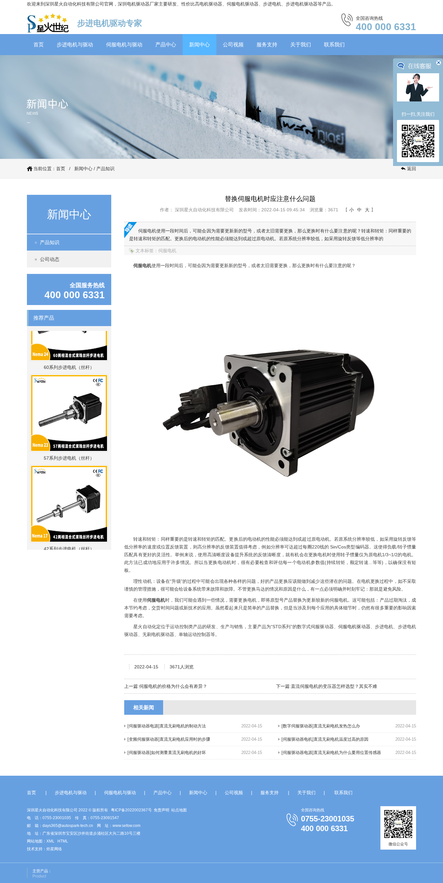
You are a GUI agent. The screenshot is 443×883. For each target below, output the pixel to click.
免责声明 (161, 810)
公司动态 (49, 259)
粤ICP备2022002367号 (131, 810)
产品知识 (105, 168)
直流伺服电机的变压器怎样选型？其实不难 (334, 686)
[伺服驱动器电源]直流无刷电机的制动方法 (166, 726)
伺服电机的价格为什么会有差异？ (173, 686)
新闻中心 (199, 44)
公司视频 (233, 44)
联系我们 (334, 44)
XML (50, 841)
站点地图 (179, 810)
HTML (62, 841)
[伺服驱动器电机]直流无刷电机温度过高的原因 (324, 739)
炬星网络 (54, 849)
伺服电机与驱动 (124, 44)
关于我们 (300, 44)
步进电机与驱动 (75, 44)
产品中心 (165, 44)
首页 (38, 44)
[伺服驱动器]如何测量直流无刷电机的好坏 (166, 752)
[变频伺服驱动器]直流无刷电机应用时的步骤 (168, 739)
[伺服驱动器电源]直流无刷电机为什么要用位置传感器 (331, 752)
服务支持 (267, 44)
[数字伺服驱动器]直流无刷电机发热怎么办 (320, 726)
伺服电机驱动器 (354, 626)
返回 (411, 168)
